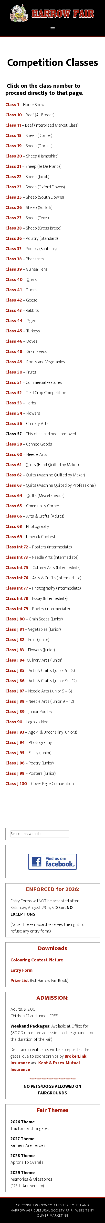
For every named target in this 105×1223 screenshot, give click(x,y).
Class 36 (13, 238)
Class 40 (13, 279)
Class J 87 (14, 691)
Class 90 (13, 722)
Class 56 (13, 423)
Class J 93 (14, 732)
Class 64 (13, 495)
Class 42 (13, 300)
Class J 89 (14, 711)
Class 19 (13, 146)
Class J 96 (14, 763)
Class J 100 (16, 783)
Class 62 (13, 475)
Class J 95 (14, 753)
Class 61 (13, 465)
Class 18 (13, 135)
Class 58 (13, 444)
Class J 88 (14, 701)
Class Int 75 (16, 567)
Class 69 (13, 537)
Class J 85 (14, 670)
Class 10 (13, 115)
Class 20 (13, 156)
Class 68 (13, 526)
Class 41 (13, 290)
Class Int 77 (16, 588)
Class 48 (13, 351)
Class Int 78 (16, 598)
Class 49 (13, 362)
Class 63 (13, 485)
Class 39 (13, 269)
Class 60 (13, 454)
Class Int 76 (16, 578)
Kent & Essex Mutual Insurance (45, 1066)
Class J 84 (15, 660)
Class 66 (13, 516)
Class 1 (12, 105)
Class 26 (13, 207)
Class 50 (13, 372)
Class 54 (13, 413)
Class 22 (13, 177)
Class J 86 (14, 681)
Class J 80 (15, 619)
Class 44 (13, 321)
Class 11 (13, 125)
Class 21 (13, 166)
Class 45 (13, 331)
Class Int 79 (16, 609)
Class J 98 (14, 773)
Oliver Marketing (52, 1215)
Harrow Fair (52, 13)
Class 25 (13, 197)
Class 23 (13, 187)
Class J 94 (15, 742)
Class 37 (13, 249)
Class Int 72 (16, 547)
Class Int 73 (16, 557)
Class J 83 (14, 650)
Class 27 (13, 218)
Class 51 (13, 382)
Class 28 (13, 228)
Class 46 (13, 341)
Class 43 (13, 310)
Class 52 (13, 393)
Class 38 (13, 259)
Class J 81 (14, 629)
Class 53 (13, 403)
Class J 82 (14, 639)
